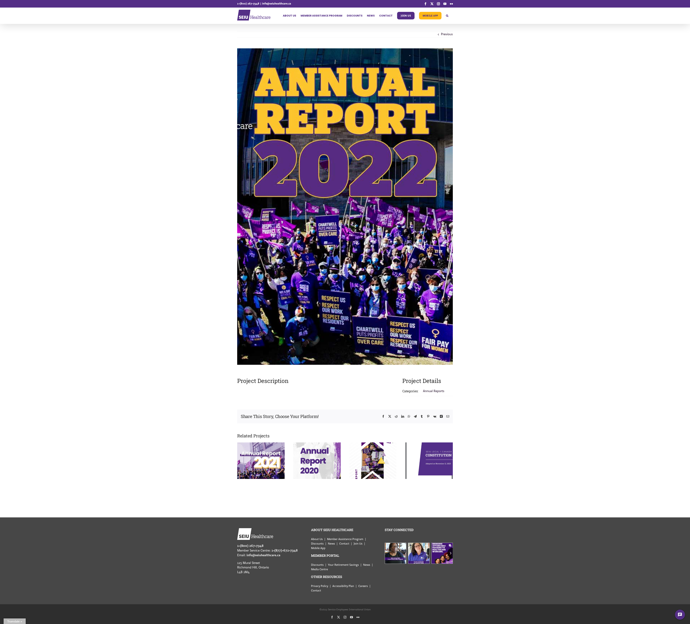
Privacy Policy (319, 586)
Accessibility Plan (343, 586)
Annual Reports (433, 391)
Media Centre (319, 569)
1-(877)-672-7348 (285, 550)
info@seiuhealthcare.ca (276, 3)
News (331, 543)
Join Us (358, 543)
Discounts (317, 543)
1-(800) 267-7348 (248, 3)
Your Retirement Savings (343, 564)
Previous (447, 34)
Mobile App (318, 548)
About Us (317, 539)
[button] (447, 16)
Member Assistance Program (345, 539)
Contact (344, 543)
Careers (363, 586)
